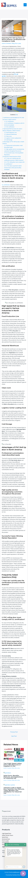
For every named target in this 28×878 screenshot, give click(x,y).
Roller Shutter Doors (7, 835)
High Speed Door (6, 833)
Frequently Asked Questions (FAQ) (12, 156)
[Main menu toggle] (25, 4)
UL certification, (6, 184)
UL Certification (9, 121)
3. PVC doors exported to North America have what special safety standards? (13, 167)
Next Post (14, 736)
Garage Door (5, 842)
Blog (13, 43)
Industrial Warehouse (10, 134)
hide (16, 114)
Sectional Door (6, 839)
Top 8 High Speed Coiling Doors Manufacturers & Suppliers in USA (12, 765)
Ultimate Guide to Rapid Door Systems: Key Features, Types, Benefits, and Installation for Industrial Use (14, 790)
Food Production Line (10, 132)
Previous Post (14, 732)
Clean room (8, 136)
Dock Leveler (5, 841)
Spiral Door (5, 837)
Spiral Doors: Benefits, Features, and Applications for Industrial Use (13, 777)
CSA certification (9, 127)
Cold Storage (8, 140)
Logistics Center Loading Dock (12, 138)
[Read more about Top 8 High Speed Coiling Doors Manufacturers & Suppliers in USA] (14, 754)
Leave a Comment (6, 43)
